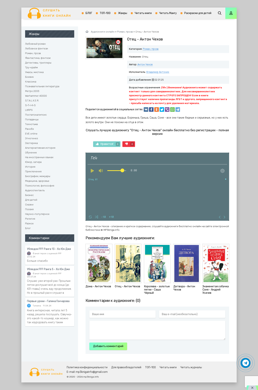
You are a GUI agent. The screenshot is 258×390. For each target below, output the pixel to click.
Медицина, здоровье (37, 180)
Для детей (31, 199)
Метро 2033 (32, 91)
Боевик (29, 76)
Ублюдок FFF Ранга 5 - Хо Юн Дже (48, 269)
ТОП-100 (105, 13)
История (30, 166)
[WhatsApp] (172, 109)
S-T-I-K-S (30, 105)
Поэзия (29, 209)
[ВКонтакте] (146, 109)
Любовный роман (35, 43)
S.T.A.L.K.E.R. (32, 100)
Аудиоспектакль (35, 190)
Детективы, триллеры (38, 62)
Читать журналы (191, 367)
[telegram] (177, 109)
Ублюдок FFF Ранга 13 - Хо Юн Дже (49, 249)
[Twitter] (162, 109)
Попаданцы (32, 119)
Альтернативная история (40, 147)
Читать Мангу (168, 13)
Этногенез (31, 138)
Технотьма (31, 124)
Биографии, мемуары (37, 176)
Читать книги (143, 13)
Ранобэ (29, 128)
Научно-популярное (37, 214)
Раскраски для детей (197, 13)
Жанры (122, 13)
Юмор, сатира (33, 162)
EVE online (31, 133)
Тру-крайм (31, 67)
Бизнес (29, 195)
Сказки (29, 204)
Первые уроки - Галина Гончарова (48, 301)
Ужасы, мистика (34, 72)
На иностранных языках (39, 157)
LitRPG (29, 110)
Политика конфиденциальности (87, 367)
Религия (30, 218)
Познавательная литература (42, 86)
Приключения (33, 171)
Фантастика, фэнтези (38, 58)
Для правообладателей (126, 367)
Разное (29, 223)
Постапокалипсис (36, 114)
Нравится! (109, 144)
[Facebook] (151, 109)
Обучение (31, 152)
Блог (28, 228)
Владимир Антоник (157, 72)
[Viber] (167, 109)
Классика (30, 81)
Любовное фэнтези (36, 48)
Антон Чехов (145, 64)
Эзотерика (31, 143)
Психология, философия (39, 185)
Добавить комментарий (108, 346)
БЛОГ (89, 13)
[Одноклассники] (156, 109)
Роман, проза (150, 48)
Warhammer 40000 (36, 95)
